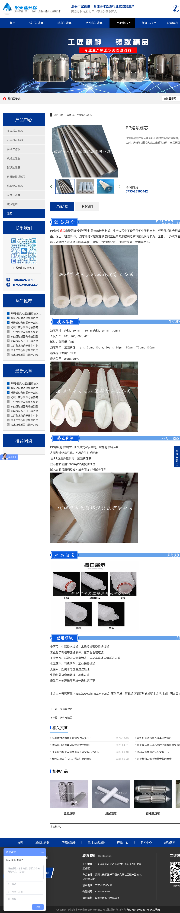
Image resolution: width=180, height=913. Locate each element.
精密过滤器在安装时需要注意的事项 (72, 758)
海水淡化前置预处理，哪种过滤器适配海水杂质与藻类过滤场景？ (24, 354)
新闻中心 (147, 23)
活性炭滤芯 (66, 717)
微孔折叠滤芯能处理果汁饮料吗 (154, 738)
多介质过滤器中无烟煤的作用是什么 (72, 738)
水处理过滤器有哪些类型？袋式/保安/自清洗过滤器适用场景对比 (24, 336)
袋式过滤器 (36, 23)
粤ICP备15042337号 (138, 909)
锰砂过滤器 (13, 149)
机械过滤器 (13, 158)
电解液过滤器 (15, 186)
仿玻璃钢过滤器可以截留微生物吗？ (72, 745)
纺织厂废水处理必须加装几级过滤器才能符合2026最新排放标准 (24, 327)
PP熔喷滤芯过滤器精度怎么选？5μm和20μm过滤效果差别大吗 (24, 313)
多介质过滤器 (15, 131)
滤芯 (9, 213)
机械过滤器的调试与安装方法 (153, 751)
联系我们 (87, 206)
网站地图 (155, 909)
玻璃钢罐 (12, 204)
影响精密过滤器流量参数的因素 (154, 758)
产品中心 (122, 23)
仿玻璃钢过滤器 (16, 176)
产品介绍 (62, 206)
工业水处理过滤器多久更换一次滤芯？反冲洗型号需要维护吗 (24, 331)
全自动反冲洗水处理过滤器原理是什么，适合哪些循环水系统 (24, 318)
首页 (12, 23)
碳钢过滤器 (13, 167)
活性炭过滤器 (94, 23)
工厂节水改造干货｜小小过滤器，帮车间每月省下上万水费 (24, 345)
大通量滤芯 (66, 709)
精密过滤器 (64, 23)
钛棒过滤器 (13, 195)
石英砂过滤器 (15, 140)
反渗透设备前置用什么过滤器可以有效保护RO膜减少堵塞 (24, 322)
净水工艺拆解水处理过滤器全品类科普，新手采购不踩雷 (24, 350)
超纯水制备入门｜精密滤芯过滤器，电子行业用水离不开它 (24, 341)
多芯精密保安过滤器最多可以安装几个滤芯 (75, 751)
